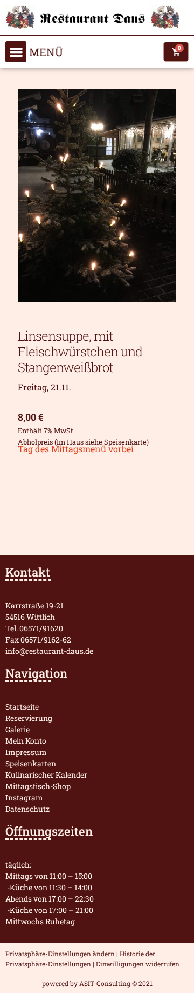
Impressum (26, 752)
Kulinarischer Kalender (46, 775)
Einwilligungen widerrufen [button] (137, 963)
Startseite (22, 706)
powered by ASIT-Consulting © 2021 (97, 983)
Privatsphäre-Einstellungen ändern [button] (60, 953)
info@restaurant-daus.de (49, 651)
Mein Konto (25, 741)
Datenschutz (27, 809)
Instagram (24, 797)
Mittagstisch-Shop (38, 786)
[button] (15, 51)
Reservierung (28, 718)
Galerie (17, 729)
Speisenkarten (30, 763)
